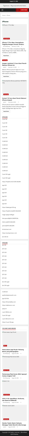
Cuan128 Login (6, 174)
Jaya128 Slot (5, 298)
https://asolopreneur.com (9, 233)
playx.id (4, 308)
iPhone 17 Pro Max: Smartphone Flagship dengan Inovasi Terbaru (14, 32)
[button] (2, 10)
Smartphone (6, 38)
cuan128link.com (7, 312)
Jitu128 (4, 245)
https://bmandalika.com (9, 302)
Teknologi (5, 60)
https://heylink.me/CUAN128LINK (11, 181)
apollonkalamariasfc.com (9, 295)
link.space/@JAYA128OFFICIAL (10, 218)
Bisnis (5, 345)
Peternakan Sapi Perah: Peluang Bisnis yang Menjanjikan (13, 350)
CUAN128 (5, 141)
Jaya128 (4, 185)
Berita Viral (6, 370)
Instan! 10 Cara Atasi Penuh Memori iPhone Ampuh (14, 88)
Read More (6, 56)
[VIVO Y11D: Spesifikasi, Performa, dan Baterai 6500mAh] (14, 388)
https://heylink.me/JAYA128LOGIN (11, 211)
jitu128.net (5, 237)
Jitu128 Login (5, 282)
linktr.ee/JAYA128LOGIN (8, 222)
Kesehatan (6, 419)
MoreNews (24, 432)
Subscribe (24, 10)
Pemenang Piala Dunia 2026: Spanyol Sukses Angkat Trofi (14, 375)
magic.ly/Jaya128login (8, 214)
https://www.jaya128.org (9, 207)
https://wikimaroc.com (8, 305)
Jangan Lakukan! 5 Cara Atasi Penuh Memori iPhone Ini (14, 64)
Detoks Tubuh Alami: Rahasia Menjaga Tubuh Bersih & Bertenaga (14, 424)
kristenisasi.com (6, 229)
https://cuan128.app (8, 322)
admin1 (4, 67)
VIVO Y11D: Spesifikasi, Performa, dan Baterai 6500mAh (13, 399)
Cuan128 (4, 119)
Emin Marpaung (6, 46)
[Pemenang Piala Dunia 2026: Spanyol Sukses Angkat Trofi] (14, 364)
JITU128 (4, 249)
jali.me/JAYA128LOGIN (8, 226)
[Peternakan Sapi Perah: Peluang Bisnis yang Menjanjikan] (14, 339)
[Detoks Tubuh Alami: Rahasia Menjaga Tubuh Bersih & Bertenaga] (14, 413)
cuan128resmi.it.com (8, 319)
